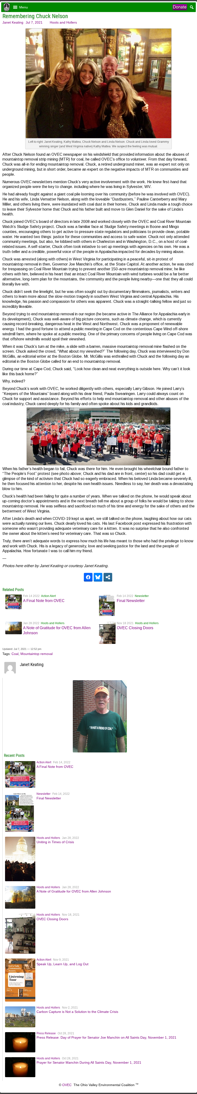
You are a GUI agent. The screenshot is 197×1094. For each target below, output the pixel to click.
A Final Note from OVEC (44, 601)
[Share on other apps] (108, 577)
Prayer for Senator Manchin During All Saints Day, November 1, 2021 (89, 1062)
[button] (23, 7)
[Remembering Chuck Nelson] (100, 751)
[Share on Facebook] (88, 577)
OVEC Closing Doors (135, 628)
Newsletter (142, 596)
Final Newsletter (131, 601)
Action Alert (48, 596)
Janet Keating (12, 22)
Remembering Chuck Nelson (35, 16)
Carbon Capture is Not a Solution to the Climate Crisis (77, 1012)
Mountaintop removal (36, 654)
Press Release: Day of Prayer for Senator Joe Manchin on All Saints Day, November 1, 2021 (106, 1037)
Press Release (46, 1033)
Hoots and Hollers (63, 22)
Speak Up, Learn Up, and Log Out (62, 964)
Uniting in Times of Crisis (55, 842)
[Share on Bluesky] (98, 577)
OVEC (67, 1085)
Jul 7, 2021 (34, 22)
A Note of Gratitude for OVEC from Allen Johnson (74, 891)
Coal (15, 654)
